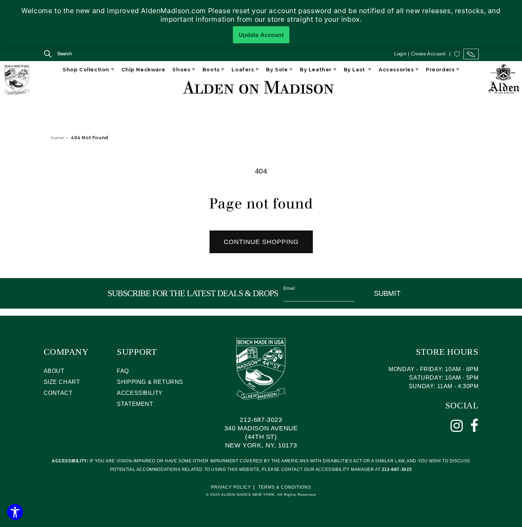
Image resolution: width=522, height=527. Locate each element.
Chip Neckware (143, 69)
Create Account (428, 53)
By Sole (277, 69)
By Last (355, 69)
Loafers (243, 69)
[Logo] (16, 80)
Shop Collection (85, 69)
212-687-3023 (261, 419)
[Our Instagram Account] (457, 426)
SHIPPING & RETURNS (150, 382)
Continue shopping (261, 241)
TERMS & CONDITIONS (284, 487)
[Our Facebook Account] (474, 426)
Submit (387, 293)
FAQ (123, 371)
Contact (58, 393)
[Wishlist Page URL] (457, 53)
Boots (211, 69)
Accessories (396, 69)
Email (289, 288)
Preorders (440, 69)
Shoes (181, 69)
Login (400, 53)
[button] (51, 55)
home (57, 137)
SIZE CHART (62, 382)
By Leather (316, 69)
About (54, 371)
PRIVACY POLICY (231, 487)
